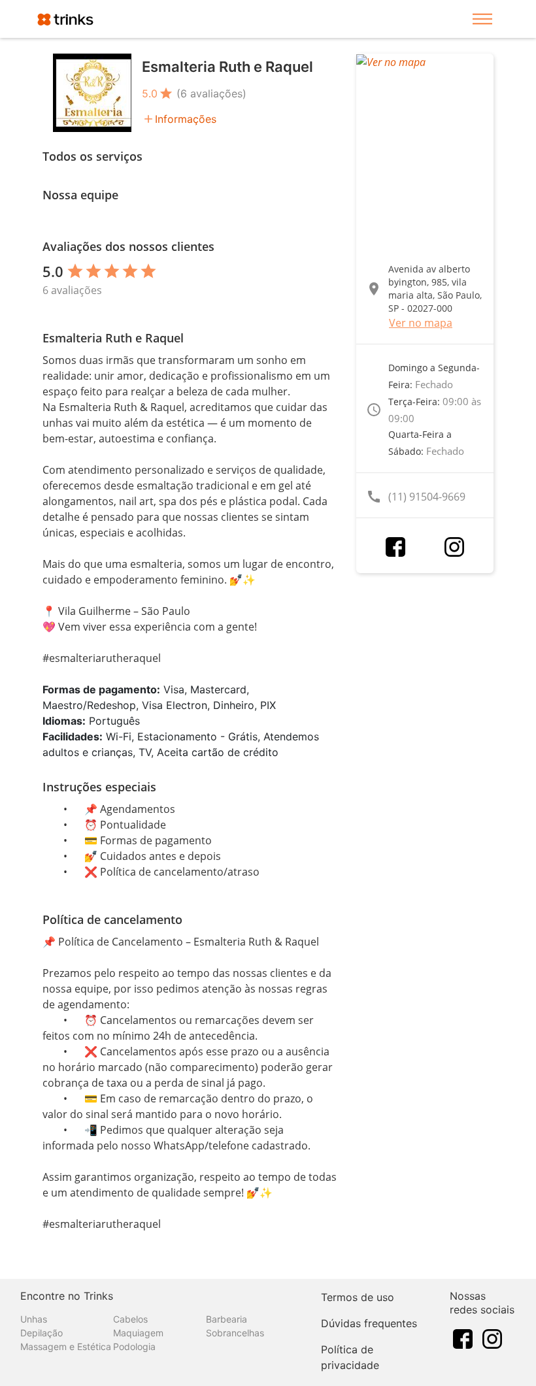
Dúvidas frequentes (369, 1323)
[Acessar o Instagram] (454, 547)
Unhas (33, 1319)
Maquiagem (138, 1332)
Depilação (41, 1332)
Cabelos (130, 1319)
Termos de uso (357, 1297)
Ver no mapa (420, 323)
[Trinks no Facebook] (463, 1338)
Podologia (134, 1346)
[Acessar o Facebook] (395, 547)
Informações (185, 118)
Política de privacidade (350, 1357)
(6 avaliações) (211, 93)
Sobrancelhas (235, 1332)
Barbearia (226, 1319)
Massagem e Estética (65, 1346)
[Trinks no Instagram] (492, 1338)
